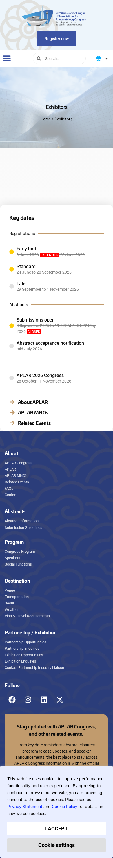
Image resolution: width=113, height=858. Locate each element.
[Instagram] (28, 699)
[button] (6, 57)
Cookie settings (56, 844)
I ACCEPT (56, 828)
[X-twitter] (59, 699)
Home (46, 119)
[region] (56, 812)
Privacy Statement (24, 806)
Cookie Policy (64, 806)
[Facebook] (12, 699)
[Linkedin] (44, 699)
